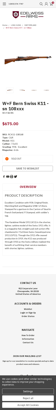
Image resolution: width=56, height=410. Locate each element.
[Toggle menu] (4, 5)
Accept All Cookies (28, 405)
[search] (40, 4)
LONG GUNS (16, 25)
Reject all (28, 398)
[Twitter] (15, 176)
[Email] (7, 176)
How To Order (28, 335)
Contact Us (28, 342)
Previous (5, 60)
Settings (28, 391)
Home (4, 25)
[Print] (11, 176)
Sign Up (32, 313)
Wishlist (28, 309)
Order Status (28, 316)
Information (28, 339)
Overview (28, 187)
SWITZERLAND (30, 25)
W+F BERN (7, 113)
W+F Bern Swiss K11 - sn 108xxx (18, 28)
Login (22, 313)
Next (50, 60)
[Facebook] (3, 176)
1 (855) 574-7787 (16, 4)
